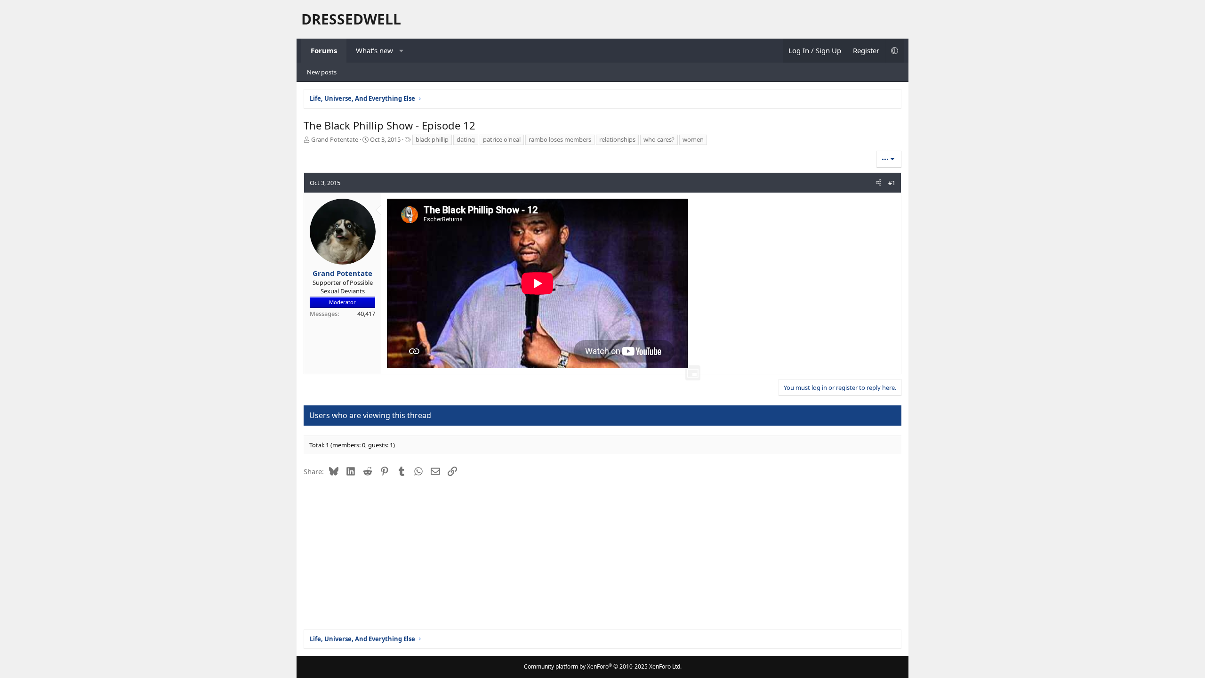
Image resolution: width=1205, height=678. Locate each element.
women (693, 139)
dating (466, 139)
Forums (324, 50)
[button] (401, 51)
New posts (322, 72)
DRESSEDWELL (351, 19)
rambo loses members (560, 139)
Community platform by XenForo (603, 666)
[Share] (878, 182)
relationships (617, 139)
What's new (374, 50)
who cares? (659, 139)
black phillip (432, 139)
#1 (891, 182)
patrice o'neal (502, 139)
